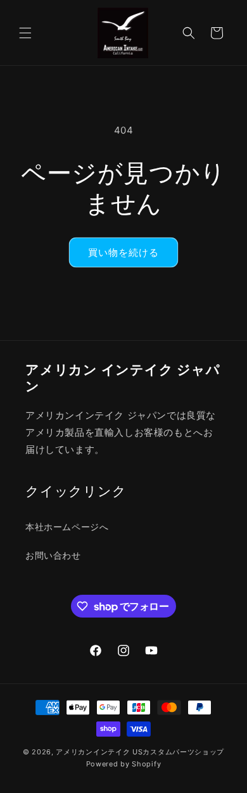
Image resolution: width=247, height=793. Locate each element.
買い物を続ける (123, 252)
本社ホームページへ (66, 526)
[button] (25, 33)
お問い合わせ (53, 555)
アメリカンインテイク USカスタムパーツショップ (140, 751)
